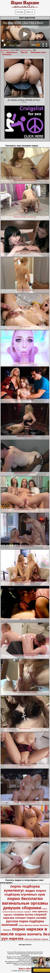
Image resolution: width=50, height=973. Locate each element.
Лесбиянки (6, 54)
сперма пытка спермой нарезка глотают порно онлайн (24, 916)
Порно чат (30, 12)
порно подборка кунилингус (22, 888)
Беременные (12, 52)
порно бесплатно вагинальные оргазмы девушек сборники (25, 903)
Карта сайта (25, 968)
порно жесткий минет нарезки (36, 939)
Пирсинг (24, 52)
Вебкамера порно (38, 52)
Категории (20, 12)
